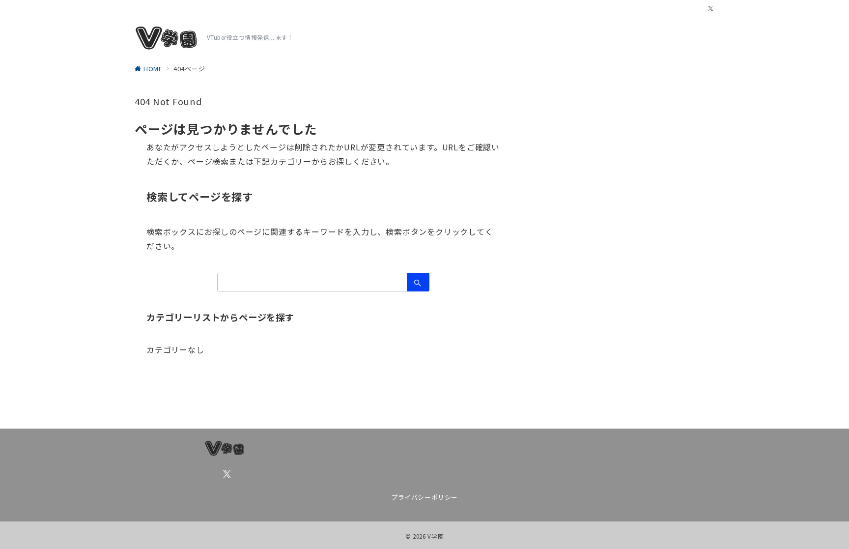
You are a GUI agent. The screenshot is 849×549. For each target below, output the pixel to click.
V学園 (435, 536)
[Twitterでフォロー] (711, 8)
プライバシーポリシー (424, 497)
